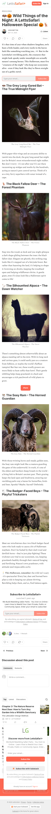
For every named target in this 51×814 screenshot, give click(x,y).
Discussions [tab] (21, 699)
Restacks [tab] (18, 668)
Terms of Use (39, 774)
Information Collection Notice (33, 777)
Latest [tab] (11, 699)
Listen (45, 31)
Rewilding (7, 11)
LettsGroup (16, 719)
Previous (9, 651)
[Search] (46, 699)
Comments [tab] (7, 668)
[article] (25, 714)
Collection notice (38, 802)
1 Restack (23, 633)
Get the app (35, 807)
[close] (44, 728)
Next (43, 651)
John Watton (13, 30)
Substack (15, 811)
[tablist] (12, 668)
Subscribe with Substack (27, 768)
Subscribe (37, 3)
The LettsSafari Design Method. (15, 715)
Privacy (23, 802)
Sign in (46, 3)
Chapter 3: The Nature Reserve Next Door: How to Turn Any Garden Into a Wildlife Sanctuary (19, 709)
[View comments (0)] (13, 38)
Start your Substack (20, 807)
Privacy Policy (27, 779)
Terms (29, 802)
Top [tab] (4, 699)
